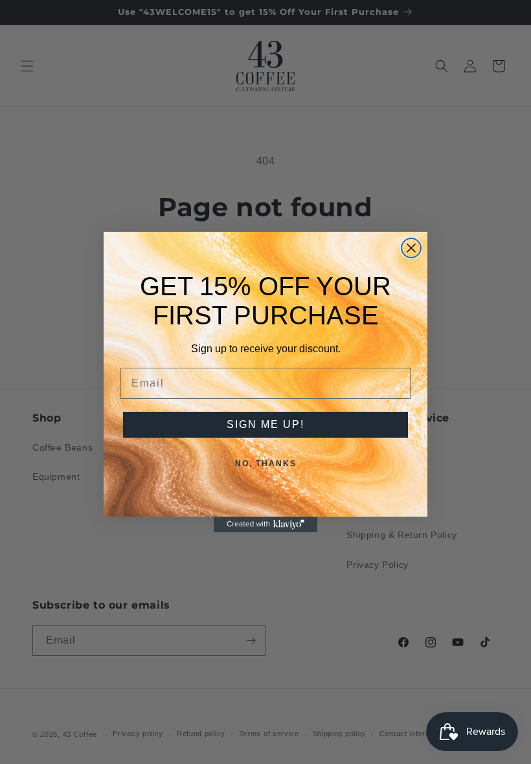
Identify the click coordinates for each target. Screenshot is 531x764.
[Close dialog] (411, 248)
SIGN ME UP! (265, 424)
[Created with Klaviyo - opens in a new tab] (265, 524)
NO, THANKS (266, 463)
